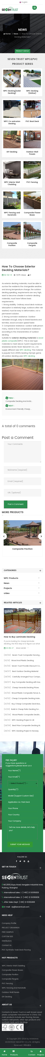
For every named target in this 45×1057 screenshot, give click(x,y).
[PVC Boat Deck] (32, 109)
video (7, 593)
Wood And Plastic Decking (22, 660)
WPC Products (11, 578)
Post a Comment (15, 504)
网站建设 (27, 1045)
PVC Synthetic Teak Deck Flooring (16, 949)
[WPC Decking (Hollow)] (32, 78)
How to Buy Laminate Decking (19, 637)
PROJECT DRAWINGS (11, 927)
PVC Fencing (32, 182)
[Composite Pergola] (32, 231)
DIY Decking (12, 152)
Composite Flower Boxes (32, 214)
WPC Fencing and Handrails (12, 214)
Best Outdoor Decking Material (25, 671)
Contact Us (6, 945)
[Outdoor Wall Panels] (32, 139)
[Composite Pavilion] (12, 231)
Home (8, 33)
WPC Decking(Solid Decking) (12, 92)
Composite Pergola (32, 244)
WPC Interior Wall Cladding (12, 183)
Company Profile (9, 923)
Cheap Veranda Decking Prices (25, 687)
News (16, 33)
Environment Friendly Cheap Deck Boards (19, 409)
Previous (4, 536)
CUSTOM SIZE (7, 936)
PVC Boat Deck (32, 121)
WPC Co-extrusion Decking (12, 122)
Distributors (7, 940)
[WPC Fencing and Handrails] (12, 200)
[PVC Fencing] (32, 170)
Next (41, 536)
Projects (8, 588)
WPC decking (25, 350)
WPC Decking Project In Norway (25, 730)
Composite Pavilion (12, 244)
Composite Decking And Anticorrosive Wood (19, 401)
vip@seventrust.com (20, 906)
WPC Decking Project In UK (23, 720)
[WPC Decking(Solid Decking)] (12, 78)
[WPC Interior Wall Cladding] (12, 170)
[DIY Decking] (12, 139)
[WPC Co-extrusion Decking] (12, 109)
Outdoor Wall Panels (32, 153)
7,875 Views (20, 275)
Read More (21, 648)
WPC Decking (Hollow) (32, 92)
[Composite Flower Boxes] (32, 200)
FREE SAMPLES (8, 932)
